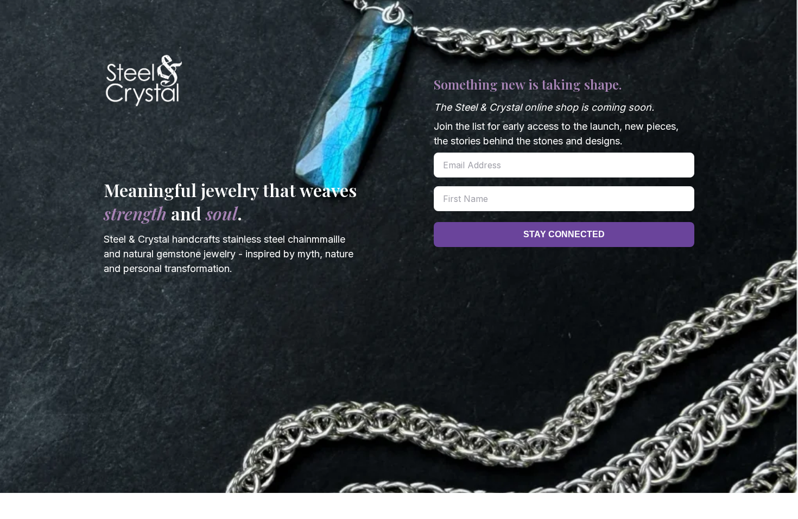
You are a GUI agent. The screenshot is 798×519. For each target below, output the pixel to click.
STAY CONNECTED (564, 234)
